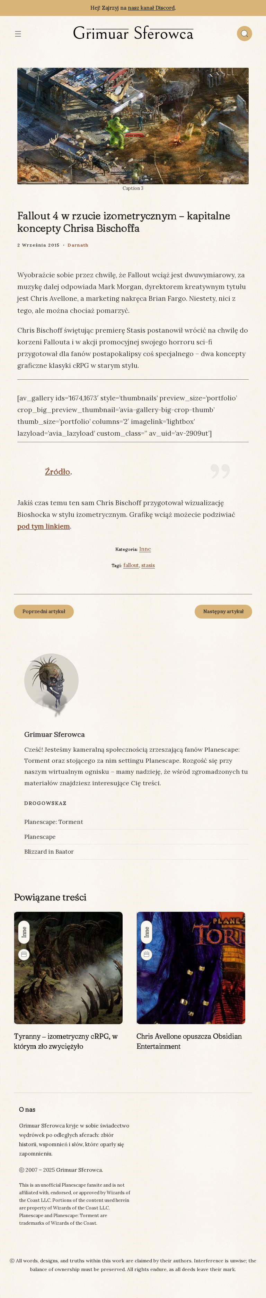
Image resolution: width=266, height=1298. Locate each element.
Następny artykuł (223, 611)
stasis (148, 565)
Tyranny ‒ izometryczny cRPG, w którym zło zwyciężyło (66, 1041)
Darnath (78, 245)
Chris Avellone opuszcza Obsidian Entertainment (189, 1041)
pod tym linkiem (43, 526)
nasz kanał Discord (151, 7)
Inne (145, 549)
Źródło (57, 471)
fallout (131, 565)
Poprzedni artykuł (44, 611)
